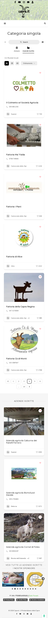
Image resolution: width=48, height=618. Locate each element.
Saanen (14, 114)
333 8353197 (13, 551)
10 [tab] (35, 588)
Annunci (17, 51)
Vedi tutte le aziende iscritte (24, 565)
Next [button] (43, 579)
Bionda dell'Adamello (18, 558)
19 (24, 387)
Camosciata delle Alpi (19, 166)
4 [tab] (20, 588)
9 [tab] (33, 588)
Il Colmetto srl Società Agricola (22, 102)
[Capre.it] (24, 10)
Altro (13, 266)
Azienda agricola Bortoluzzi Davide (20, 494)
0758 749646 (13, 159)
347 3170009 (13, 311)
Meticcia (14, 506)
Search (25, 42)
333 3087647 (13, 363)
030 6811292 (13, 107)
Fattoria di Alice (14, 256)
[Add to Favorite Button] (40, 72)
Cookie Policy (23, 599)
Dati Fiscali (33, 596)
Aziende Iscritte (28, 51)
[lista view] (12, 63)
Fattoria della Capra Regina (20, 306)
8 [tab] (30, 588)
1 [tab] (12, 588)
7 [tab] (27, 588)
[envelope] (28, 2)
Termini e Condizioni (38, 599)
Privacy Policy (9, 599)
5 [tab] (22, 588)
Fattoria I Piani (13, 206)
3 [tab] (17, 588)
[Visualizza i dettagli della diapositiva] (13, 579)
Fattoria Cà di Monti (16, 358)
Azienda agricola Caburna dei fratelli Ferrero (21, 441)
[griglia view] (6, 63)
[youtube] (19, 2)
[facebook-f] (16, 2)
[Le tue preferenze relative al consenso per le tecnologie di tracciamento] (44, 616)
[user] (33, 2)
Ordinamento (27, 63)
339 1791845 (13, 499)
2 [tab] (15, 588)
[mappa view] (17, 63)
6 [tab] (25, 588)
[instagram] (24, 2)
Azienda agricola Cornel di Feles (23, 547)
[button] (6, 83)
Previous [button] (5, 579)
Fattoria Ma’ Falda (15, 154)
